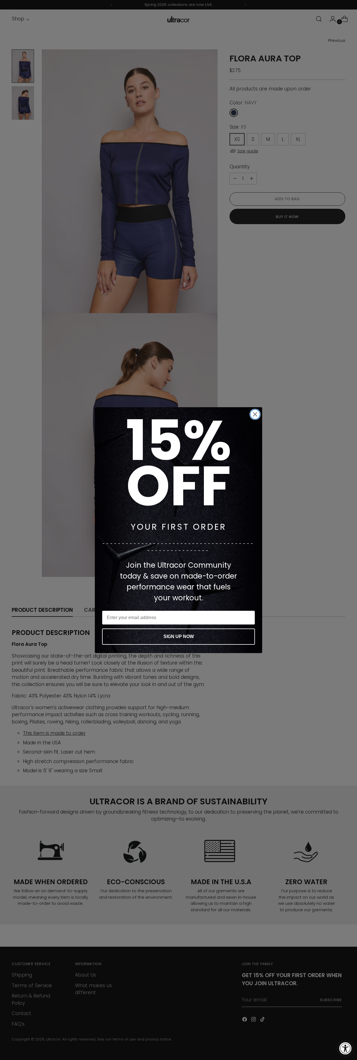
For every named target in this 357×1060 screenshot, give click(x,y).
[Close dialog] (255, 414)
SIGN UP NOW (178, 636)
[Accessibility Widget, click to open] (345, 1048)
